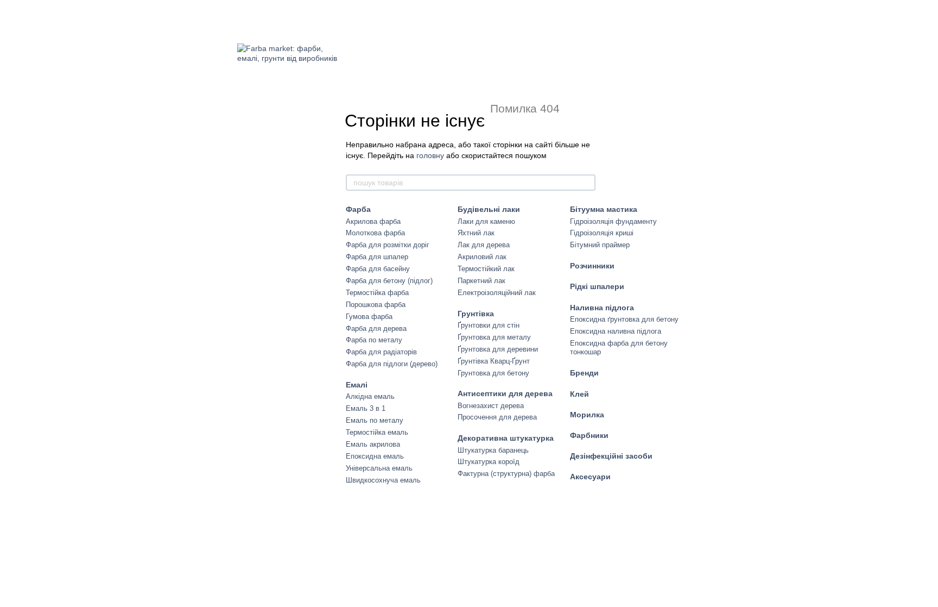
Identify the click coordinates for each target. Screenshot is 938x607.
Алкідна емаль (370, 396)
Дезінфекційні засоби (611, 456)
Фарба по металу (374, 340)
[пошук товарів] (586, 182)
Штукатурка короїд (488, 462)
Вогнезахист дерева (491, 406)
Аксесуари (590, 476)
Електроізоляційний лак (497, 293)
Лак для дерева (484, 245)
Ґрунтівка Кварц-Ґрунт (494, 361)
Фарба (358, 209)
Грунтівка (476, 313)
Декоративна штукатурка (506, 438)
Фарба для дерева (376, 328)
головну (430, 155)
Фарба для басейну (378, 269)
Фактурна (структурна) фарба (506, 474)
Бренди (584, 372)
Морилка (587, 414)
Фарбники (589, 435)
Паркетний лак (481, 281)
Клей (579, 394)
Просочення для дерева (497, 417)
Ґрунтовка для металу (494, 337)
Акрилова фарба (373, 221)
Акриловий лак (482, 257)
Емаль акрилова (373, 444)
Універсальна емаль (379, 468)
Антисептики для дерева (505, 393)
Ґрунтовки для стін (488, 325)
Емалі (356, 384)
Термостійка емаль (377, 432)
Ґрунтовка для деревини (498, 349)
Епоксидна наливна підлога (615, 331)
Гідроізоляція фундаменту (613, 221)
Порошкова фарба (375, 305)
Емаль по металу (374, 420)
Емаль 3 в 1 (365, 408)
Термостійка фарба (377, 293)
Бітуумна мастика (603, 209)
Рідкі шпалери (597, 286)
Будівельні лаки (489, 209)
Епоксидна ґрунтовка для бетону (624, 319)
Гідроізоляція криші (601, 233)
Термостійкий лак (486, 269)
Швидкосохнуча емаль (383, 480)
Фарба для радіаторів (381, 352)
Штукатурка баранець (493, 450)
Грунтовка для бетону (493, 373)
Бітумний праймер (600, 245)
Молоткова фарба (375, 233)
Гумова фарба (369, 316)
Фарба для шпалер (377, 257)
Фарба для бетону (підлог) (389, 281)
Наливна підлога (602, 307)
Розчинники (592, 265)
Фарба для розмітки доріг (387, 245)
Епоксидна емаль (375, 456)
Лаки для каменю (486, 221)
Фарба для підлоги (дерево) (392, 364)
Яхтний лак (476, 233)
